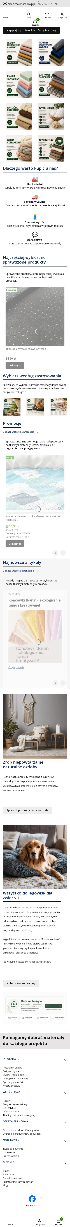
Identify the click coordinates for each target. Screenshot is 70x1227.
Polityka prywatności (14, 1071)
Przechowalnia (11, 1155)
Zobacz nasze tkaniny (21, 983)
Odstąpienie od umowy (15, 1078)
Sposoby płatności (13, 1082)
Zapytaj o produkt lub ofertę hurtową (31, 30)
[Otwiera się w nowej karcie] (41, 1197)
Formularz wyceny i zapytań (18, 1181)
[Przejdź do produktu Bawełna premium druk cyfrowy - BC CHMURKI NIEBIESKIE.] (35, 484)
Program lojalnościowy (15, 1104)
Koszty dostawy (11, 1085)
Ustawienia (9, 1152)
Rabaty (7, 1100)
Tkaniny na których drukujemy (19, 1115)
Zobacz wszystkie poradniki (18, 570)
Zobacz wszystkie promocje (18, 431)
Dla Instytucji (10, 1107)
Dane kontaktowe (12, 1178)
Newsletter (9, 1174)
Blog (5, 1185)
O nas (6, 1170)
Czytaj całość (16, 667)
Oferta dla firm (11, 1111)
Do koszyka (15, 365)
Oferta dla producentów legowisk (21, 1130)
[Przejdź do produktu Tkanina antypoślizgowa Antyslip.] (35, 316)
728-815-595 (50, 4)
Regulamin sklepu (12, 1067)
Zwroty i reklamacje (13, 1074)
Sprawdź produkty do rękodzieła (27, 810)
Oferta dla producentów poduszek (22, 1133)
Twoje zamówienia (13, 1148)
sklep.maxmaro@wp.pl (22, 4)
